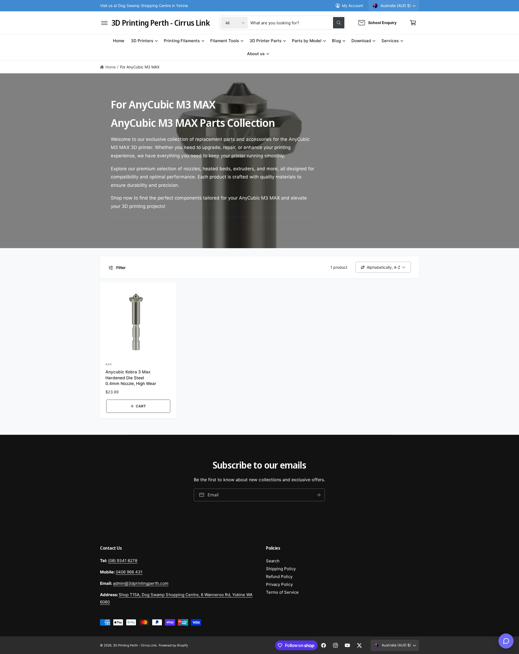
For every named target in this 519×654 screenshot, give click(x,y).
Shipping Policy (281, 568)
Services (390, 40)
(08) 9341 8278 (122, 560)
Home (110, 67)
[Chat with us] (506, 641)
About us (256, 53)
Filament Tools (224, 40)
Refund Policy (279, 576)
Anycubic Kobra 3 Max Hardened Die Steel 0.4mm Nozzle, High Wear (130, 377)
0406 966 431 (129, 572)
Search (273, 560)
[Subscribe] (319, 495)
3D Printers (142, 40)
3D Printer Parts (265, 40)
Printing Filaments (181, 40)
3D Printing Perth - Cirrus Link (135, 645)
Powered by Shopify (173, 645)
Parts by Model (306, 40)
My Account (352, 5)
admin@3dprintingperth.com (140, 583)
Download (361, 40)
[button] (104, 23)
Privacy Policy (279, 584)
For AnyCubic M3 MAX (139, 67)
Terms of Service (282, 592)
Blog (336, 40)
